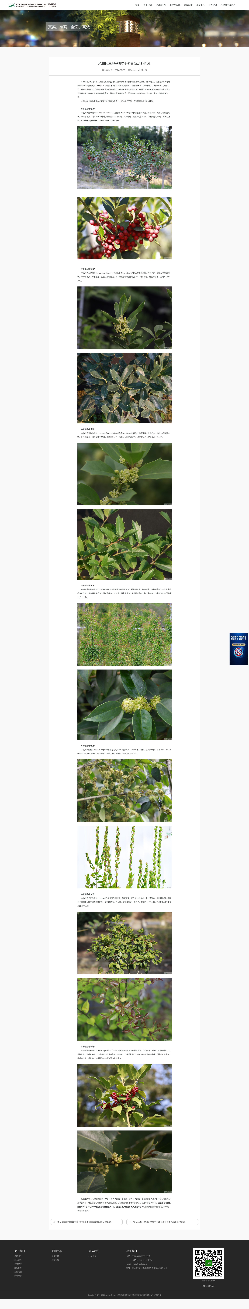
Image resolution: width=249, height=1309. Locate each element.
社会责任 (18, 1260)
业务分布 (18, 1268)
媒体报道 (55, 1260)
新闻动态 (188, 5)
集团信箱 (209, 1286)
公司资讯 (55, 1256)
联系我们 (213, 5)
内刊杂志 (18, 1276)
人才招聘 (92, 1256)
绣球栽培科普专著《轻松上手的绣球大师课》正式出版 (86, 1222)
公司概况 (18, 1256)
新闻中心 (57, 1251)
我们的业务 (161, 5)
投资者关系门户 (228, 5)
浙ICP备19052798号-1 (153, 1295)
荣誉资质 (18, 1264)
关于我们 (147, 5)
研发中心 (200, 5)
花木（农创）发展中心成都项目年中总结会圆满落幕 (161, 1222)
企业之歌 (18, 1272)
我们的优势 (175, 5)
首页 (137, 5)
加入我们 (94, 1251)
